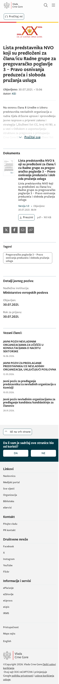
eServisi (7, 507)
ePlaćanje (8, 588)
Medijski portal (11, 482)
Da (16, 453)
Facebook (8, 546)
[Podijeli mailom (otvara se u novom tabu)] (23, 230)
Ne (43, 453)
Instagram (9, 559)
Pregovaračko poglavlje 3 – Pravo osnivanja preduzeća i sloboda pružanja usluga (27, 258)
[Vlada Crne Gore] (23, 5)
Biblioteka (8, 501)
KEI (14, 93)
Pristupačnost (11, 627)
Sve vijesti (8, 488)
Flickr (6, 571)
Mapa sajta (9, 633)
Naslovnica (9, 476)
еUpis (6, 607)
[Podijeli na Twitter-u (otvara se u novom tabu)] (6, 230)
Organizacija (10, 495)
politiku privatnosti (22, 675)
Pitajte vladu (10, 523)
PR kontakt (9, 530)
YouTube (7, 565)
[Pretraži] (46, 5)
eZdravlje (8, 594)
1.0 (24, 206)
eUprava (7, 600)
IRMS (6, 613)
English (7, 641)
